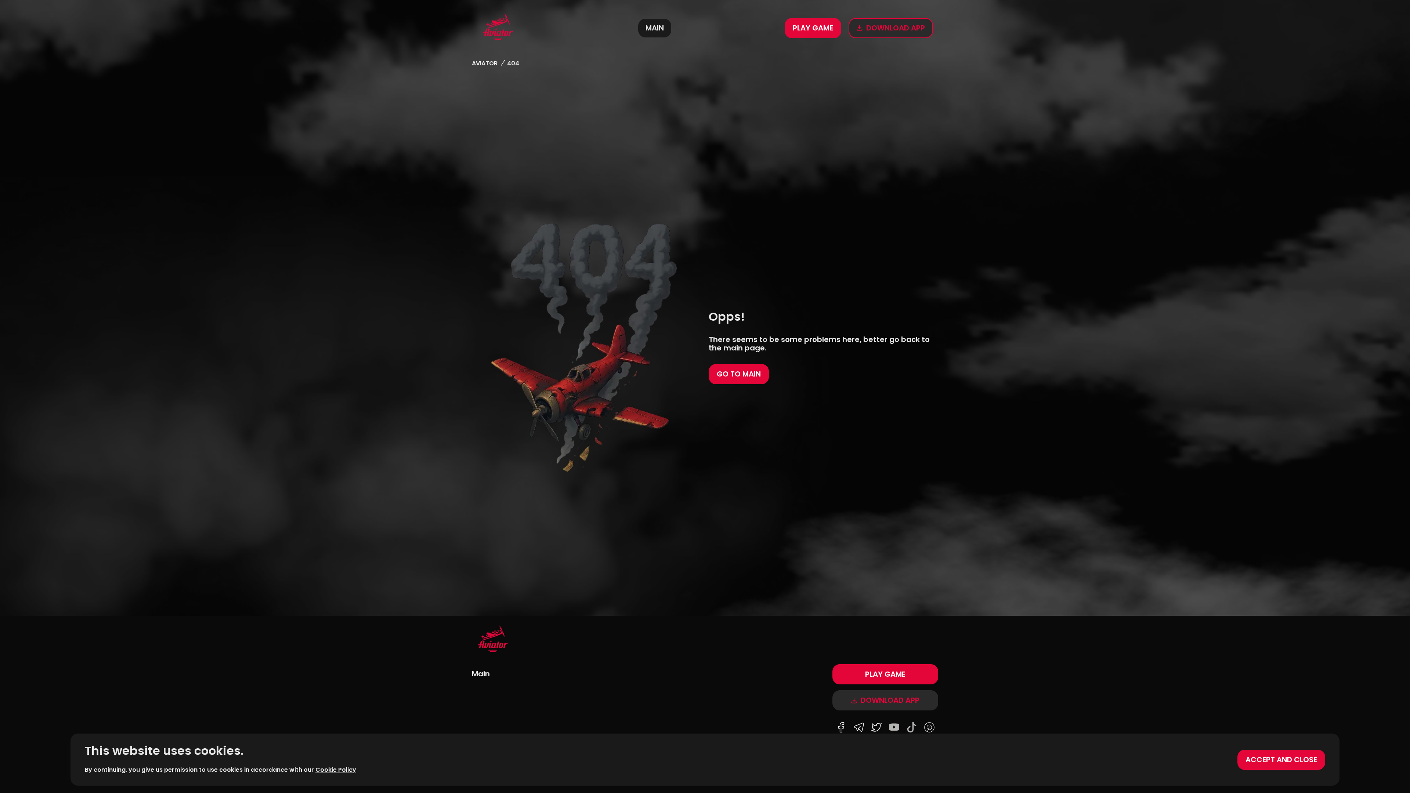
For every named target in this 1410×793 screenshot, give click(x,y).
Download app (895, 28)
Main (655, 28)
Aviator (485, 63)
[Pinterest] (929, 728)
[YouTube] (894, 728)
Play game (813, 28)
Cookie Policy (335, 769)
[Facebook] (841, 728)
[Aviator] (498, 27)
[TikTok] (912, 728)
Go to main (739, 374)
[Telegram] (859, 728)
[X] (876, 728)
